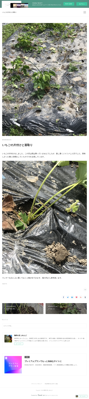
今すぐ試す (68, 4)
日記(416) (4, 283)
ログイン (82, 4)
